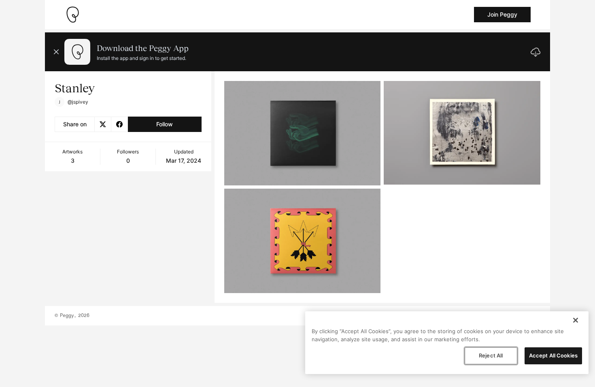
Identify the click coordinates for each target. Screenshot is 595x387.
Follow (164, 124)
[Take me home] (72, 14)
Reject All (491, 355)
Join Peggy (502, 14)
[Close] (575, 320)
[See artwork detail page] (302, 133)
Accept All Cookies (553, 355)
